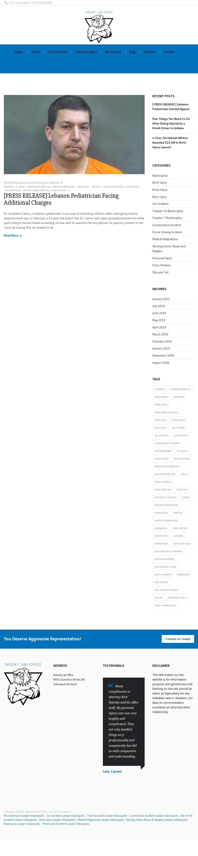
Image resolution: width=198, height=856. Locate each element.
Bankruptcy (113, 52)
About (36, 52)
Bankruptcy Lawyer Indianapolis (22, 823)
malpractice (83, 186)
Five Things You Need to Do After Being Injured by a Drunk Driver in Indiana (171, 123)
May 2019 (158, 320)
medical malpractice (113, 186)
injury (184, 474)
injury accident (162, 481)
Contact (169, 52)
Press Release (51, 182)
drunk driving (181, 458)
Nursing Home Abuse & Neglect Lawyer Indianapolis (156, 819)
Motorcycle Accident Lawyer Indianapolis (66, 823)
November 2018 (163, 355)
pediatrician (132, 186)
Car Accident (160, 204)
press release (58, 190)
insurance (182, 489)
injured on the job (164, 474)
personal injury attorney (36, 190)
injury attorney (162, 489)
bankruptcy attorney (166, 412)
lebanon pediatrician (63, 186)
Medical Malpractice (14, 182)
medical (96, 186)
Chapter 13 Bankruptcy (167, 211)
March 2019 (160, 334)
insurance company (165, 497)
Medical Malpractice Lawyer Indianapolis (101, 819)
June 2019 (159, 313)
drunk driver (161, 458)
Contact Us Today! (178, 639)
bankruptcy (160, 404)
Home (19, 52)
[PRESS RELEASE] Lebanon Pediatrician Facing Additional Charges (61, 199)
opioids (178, 535)
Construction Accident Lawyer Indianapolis (154, 815)
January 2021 (161, 299)
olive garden (180, 528)
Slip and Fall (160, 272)
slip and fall (161, 582)
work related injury (165, 605)
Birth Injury (159, 182)
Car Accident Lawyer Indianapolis (66, 815)
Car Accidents (58, 52)
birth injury (160, 420)
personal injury (13, 190)
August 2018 (160, 362)
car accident (161, 435)
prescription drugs (165, 566)
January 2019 (161, 348)
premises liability (164, 559)
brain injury (178, 420)
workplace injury (177, 597)
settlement (183, 574)
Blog (133, 52)
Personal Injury (86, 52)
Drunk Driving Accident (167, 232)
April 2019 (159, 327)
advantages (161, 396)
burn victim (178, 427)
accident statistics (180, 389)
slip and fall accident (166, 590)
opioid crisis (161, 535)
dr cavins (20, 186)
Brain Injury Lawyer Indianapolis (57, 819)
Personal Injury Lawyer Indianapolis (24, 815)
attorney (8, 186)
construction (181, 435)
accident (159, 389)
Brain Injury (159, 190)
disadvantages (163, 451)
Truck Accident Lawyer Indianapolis (107, 815)
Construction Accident (166, 225)
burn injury (160, 427)
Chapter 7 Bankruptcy (167, 218)
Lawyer (186, 497)
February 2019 (162, 341)
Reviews (149, 52)
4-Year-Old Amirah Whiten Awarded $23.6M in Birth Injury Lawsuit (170, 142)
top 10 (158, 597)
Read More (11, 235)
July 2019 (158, 306)
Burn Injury (159, 197)
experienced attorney (38, 186)
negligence (160, 528)
